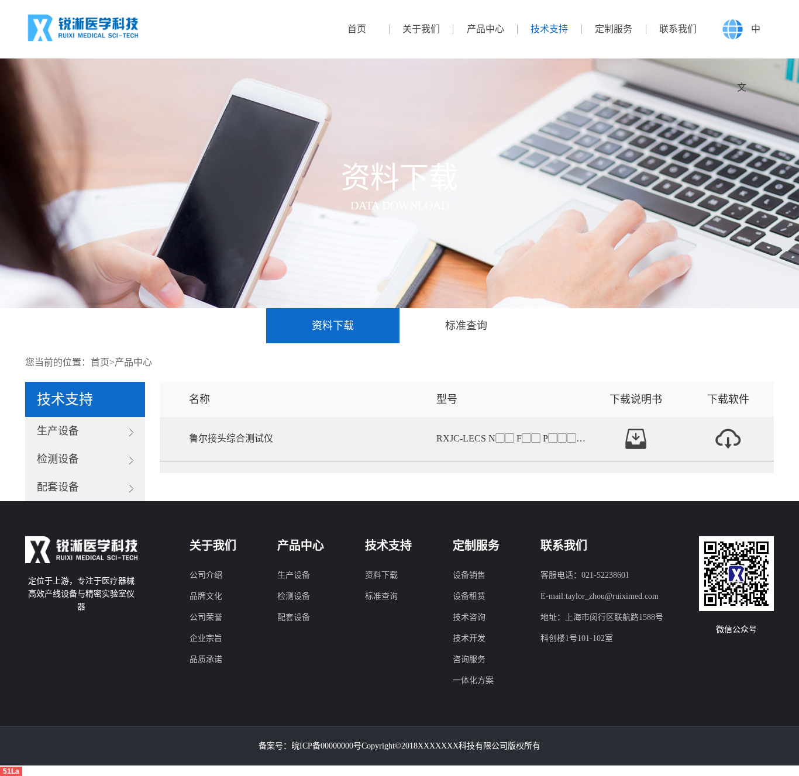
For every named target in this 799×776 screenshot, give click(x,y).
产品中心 (485, 29)
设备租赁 (469, 596)
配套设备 (293, 617)
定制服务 (613, 29)
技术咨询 (469, 617)
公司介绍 (206, 575)
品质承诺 (206, 659)
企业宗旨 (206, 638)
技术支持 (549, 29)
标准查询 (466, 326)
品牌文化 (206, 596)
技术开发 (469, 638)
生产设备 (293, 575)
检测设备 (293, 596)
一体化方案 (473, 680)
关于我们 (421, 29)
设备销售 (469, 575)
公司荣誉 (206, 617)
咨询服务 (469, 659)
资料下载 (333, 326)
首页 (356, 29)
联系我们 (678, 29)
